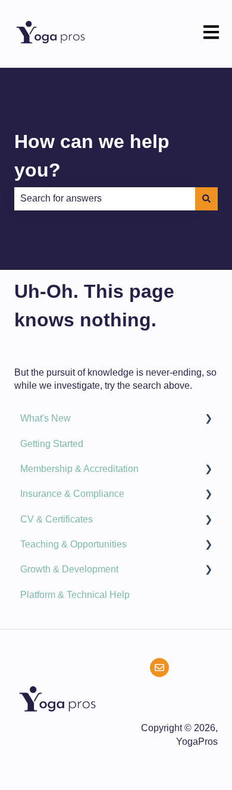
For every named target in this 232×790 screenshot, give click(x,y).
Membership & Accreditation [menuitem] (79, 469)
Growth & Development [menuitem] (69, 569)
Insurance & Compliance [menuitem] (72, 494)
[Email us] (159, 667)
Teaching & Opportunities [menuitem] (73, 544)
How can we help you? (92, 156)
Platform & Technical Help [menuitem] (75, 595)
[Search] (206, 198)
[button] (208, 419)
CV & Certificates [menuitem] (56, 519)
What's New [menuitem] (45, 418)
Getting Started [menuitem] (51, 444)
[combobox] (104, 198)
